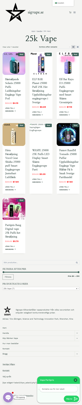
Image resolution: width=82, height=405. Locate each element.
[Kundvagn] (70, 12)
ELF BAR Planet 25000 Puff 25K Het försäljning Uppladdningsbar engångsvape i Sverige (41, 91)
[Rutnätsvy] (73, 47)
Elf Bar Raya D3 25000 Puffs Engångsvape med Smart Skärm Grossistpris (66, 91)
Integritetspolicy (26, 396)
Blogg (5, 354)
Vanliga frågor (9, 364)
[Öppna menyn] (74, 12)
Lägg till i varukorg (10, 109)
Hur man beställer (11, 343)
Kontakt (6, 349)
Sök (77, 262)
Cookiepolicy (19, 398)
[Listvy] (77, 47)
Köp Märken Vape (10, 338)
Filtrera (8, 277)
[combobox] (41, 288)
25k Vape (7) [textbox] (40, 288)
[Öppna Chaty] (8, 397)
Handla (6, 333)
